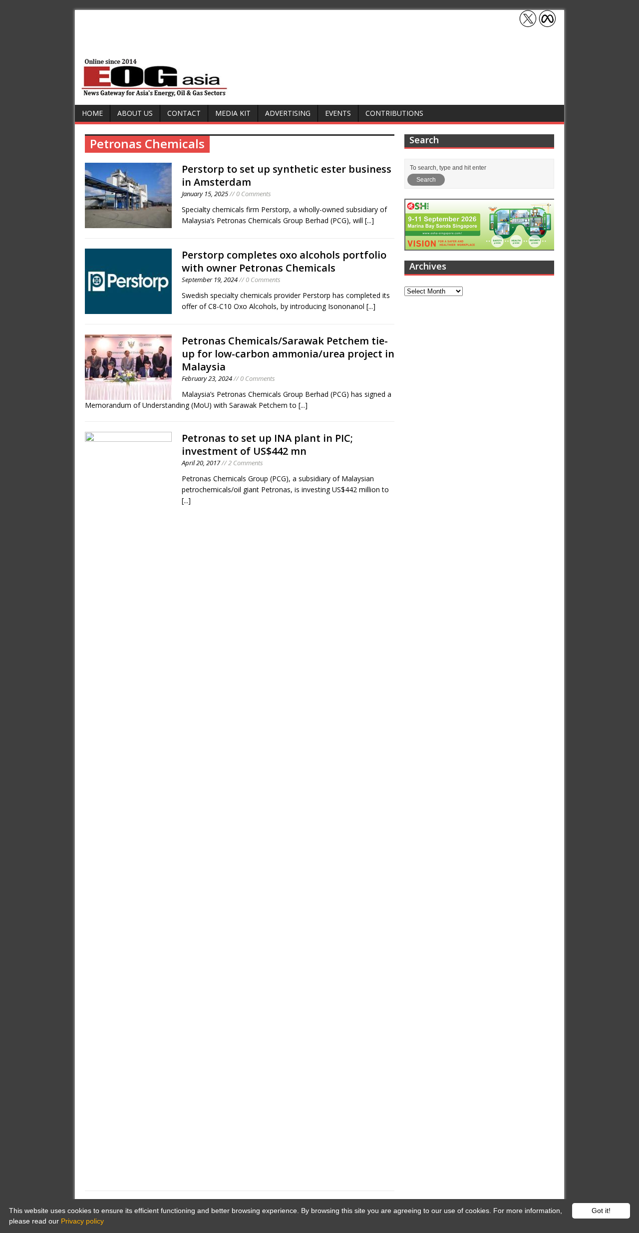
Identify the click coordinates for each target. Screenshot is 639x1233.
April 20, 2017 (201, 462)
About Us (135, 113)
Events (338, 113)
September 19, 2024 (210, 279)
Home (92, 113)
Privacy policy (82, 1221)
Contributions (394, 113)
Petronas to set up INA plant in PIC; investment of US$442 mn (267, 444)
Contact (184, 113)
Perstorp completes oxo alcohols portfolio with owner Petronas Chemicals (284, 261)
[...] (369, 220)
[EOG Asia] (155, 94)
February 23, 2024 (207, 378)
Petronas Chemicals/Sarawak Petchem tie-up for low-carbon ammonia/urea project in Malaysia (288, 353)
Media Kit (233, 113)
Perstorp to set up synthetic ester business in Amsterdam (286, 175)
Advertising (288, 113)
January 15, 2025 (205, 193)
